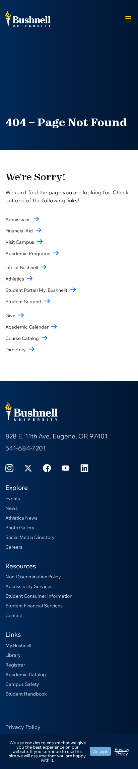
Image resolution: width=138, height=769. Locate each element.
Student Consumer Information (38, 596)
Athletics (14, 279)
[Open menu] (128, 18)
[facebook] (47, 467)
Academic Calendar (27, 327)
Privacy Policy (23, 727)
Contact (14, 615)
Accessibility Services (29, 586)
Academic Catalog (25, 674)
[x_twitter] (28, 467)
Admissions (17, 219)
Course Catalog (22, 338)
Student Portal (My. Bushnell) (36, 290)
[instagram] (9, 467)
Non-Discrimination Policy (33, 577)
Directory (15, 350)
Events (12, 499)
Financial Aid (19, 231)
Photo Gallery (19, 528)
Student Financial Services (34, 606)
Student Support (23, 302)
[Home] (28, 18)
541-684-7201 (25, 448)
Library (13, 655)
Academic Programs (27, 253)
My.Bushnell (18, 645)
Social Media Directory (30, 537)
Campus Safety (22, 684)
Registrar (15, 665)
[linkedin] (84, 467)
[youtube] (66, 467)
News (11, 508)
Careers (13, 547)
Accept (100, 751)
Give (10, 316)
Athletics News (21, 518)
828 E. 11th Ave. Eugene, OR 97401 (56, 436)
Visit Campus (19, 242)
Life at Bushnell (21, 267)
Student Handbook (26, 694)
